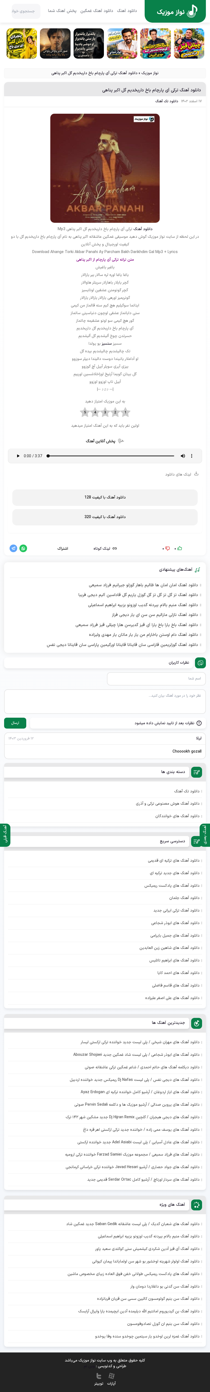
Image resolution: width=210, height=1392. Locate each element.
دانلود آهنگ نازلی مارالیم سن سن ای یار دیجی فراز (155, 615)
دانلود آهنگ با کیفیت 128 (105, 497)
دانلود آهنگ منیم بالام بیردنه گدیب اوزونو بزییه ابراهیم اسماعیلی (143, 605)
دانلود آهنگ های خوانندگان (177, 816)
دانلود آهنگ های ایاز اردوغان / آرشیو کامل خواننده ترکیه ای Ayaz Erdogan (140, 1092)
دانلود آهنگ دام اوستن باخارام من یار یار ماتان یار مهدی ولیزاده (143, 635)
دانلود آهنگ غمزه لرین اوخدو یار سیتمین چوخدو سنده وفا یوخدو (147, 1336)
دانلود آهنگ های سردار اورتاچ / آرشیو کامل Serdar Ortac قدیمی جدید (143, 1180)
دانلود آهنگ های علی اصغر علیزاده (172, 998)
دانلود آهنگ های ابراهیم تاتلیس (174, 960)
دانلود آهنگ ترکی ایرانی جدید (176, 910)
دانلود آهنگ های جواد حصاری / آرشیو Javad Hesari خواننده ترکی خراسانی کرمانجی (133, 1167)
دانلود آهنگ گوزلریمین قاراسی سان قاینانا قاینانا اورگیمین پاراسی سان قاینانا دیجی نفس (122, 645)
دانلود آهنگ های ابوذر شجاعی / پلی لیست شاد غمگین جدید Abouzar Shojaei (136, 1055)
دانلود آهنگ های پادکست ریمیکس (172, 886)
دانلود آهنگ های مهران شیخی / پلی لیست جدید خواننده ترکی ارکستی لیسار (140, 1042)
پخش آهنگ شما (62, 11)
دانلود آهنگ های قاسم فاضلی (176, 985)
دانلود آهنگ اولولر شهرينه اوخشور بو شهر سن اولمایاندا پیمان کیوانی (146, 1261)
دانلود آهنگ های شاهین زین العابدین (169, 948)
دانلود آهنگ (127, 11)
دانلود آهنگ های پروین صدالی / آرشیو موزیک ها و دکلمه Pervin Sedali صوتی (137, 1105)
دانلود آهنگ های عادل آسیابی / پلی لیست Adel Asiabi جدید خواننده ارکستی (138, 1142)
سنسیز (107, 344)
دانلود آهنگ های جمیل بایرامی (175, 936)
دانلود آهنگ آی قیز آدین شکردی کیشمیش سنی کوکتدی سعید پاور (147, 1249)
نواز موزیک (150, 73)
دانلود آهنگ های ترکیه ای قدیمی (174, 861)
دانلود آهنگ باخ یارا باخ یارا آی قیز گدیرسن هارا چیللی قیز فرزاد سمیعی (136, 625)
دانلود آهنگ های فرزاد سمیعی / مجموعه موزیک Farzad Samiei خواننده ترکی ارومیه (132, 1155)
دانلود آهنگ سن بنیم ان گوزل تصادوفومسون (163, 1324)
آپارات (111, 1384)
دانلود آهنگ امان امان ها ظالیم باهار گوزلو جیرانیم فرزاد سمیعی (143, 585)
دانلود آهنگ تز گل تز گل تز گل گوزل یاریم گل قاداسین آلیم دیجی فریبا (138, 595)
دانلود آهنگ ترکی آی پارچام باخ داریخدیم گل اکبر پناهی (151, 90)
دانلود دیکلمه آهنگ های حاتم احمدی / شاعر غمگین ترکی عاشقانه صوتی (142, 1067)
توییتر (98, 1384)
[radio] (125, 412)
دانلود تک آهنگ (166, 101)
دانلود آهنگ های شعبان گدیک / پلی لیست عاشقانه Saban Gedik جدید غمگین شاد (133, 1224)
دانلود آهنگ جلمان (184, 898)
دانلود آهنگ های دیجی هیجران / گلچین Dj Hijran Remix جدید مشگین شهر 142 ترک (133, 1117)
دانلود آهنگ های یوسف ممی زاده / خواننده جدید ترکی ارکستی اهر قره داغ (141, 1130)
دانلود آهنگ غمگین (96, 11)
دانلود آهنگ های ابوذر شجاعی (175, 923)
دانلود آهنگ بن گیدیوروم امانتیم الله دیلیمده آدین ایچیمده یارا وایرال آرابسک (139, 1311)
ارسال (15, 723)
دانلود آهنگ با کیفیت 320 (105, 517)
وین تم (89, 1366)
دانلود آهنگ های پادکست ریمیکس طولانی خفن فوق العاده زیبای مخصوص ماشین (134, 1274)
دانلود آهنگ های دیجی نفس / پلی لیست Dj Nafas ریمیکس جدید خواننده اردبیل (135, 1080)
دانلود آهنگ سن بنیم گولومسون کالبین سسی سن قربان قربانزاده (148, 1299)
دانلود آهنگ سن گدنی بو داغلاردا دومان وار (165, 1286)
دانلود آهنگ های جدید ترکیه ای (175, 873)
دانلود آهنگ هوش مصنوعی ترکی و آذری (168, 804)
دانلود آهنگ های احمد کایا (179, 973)
